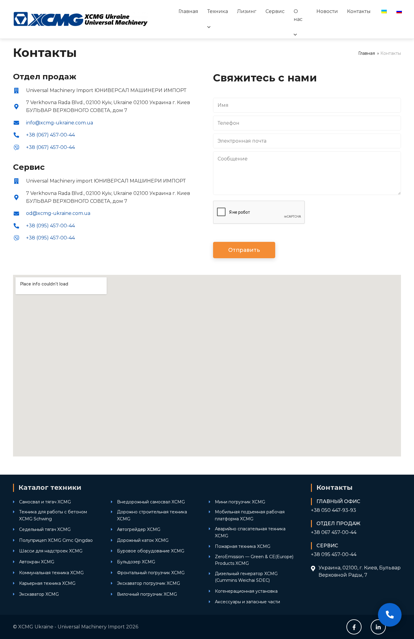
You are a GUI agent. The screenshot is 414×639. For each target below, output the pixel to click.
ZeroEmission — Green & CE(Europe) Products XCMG (254, 560)
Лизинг (246, 11)
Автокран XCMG (36, 562)
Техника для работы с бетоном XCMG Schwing (53, 515)
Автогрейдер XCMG (138, 529)
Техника (217, 11)
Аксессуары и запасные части (247, 601)
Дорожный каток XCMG (143, 540)
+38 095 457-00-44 (333, 554)
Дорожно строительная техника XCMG (152, 515)
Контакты (359, 11)
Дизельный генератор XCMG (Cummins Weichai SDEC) (246, 577)
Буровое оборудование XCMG (150, 551)
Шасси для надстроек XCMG (50, 551)
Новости (327, 11)
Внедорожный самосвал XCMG (151, 502)
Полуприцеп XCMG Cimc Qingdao (56, 540)
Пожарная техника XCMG (242, 546)
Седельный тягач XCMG (45, 529)
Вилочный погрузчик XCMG (147, 594)
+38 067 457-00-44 (333, 532)
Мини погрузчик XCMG (240, 502)
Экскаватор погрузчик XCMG (148, 583)
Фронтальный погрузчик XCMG (151, 572)
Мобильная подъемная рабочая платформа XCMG (250, 515)
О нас (298, 15)
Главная (188, 11)
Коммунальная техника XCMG (51, 572)
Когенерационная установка (246, 591)
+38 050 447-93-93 (333, 510)
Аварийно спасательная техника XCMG (250, 532)
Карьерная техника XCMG (47, 583)
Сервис (275, 11)
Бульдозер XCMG (136, 562)
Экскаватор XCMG (39, 594)
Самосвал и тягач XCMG (45, 502)
